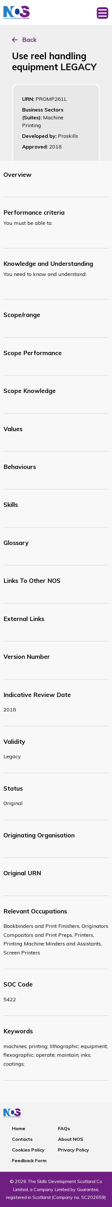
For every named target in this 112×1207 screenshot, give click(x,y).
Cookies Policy (28, 1150)
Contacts (22, 1139)
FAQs (64, 1128)
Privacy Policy (73, 1150)
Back (29, 39)
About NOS (70, 1139)
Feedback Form (29, 1160)
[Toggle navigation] (102, 12)
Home (18, 1128)
